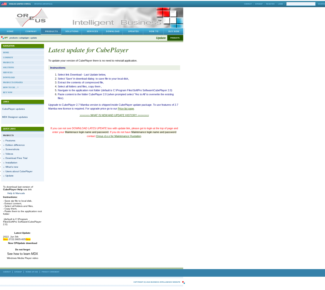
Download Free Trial (16, 158)
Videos (9, 153)
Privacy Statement (50, 272)
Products (14, 38)
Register (270, 4)
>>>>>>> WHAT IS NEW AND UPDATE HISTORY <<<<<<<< (114, 115)
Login (280, 4)
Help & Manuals (16, 193)
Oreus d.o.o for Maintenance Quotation (118, 136)
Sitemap (259, 4)
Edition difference (15, 145)
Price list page (126, 108)
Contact (248, 4)
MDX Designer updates (15, 117)
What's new (11, 167)
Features (10, 140)
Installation (11, 162)
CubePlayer (24, 38)
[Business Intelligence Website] (33, 26)
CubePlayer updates (13, 109)
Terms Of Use (31, 272)
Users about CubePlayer (18, 171)
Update (33, 38)
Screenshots (12, 149)
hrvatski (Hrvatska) (43, 4)
